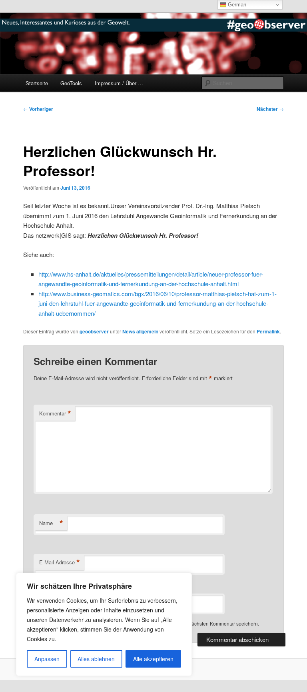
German (236, 5)
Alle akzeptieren (153, 659)
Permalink (268, 331)
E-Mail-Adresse (59, 562)
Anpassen (47, 659)
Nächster (270, 108)
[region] (104, 624)
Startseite (37, 83)
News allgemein (140, 331)
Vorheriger (38, 108)
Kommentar (55, 413)
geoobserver (94, 331)
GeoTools (71, 83)
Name (51, 523)
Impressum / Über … (119, 83)
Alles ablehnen (96, 659)
